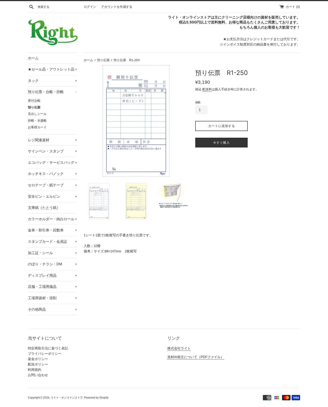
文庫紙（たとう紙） (44, 208)
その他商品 (52, 309)
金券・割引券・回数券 (52, 230)
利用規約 (34, 370)
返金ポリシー (38, 359)
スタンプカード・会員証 (52, 241)
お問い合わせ (38, 375)
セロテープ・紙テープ (52, 185)
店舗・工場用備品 (52, 287)
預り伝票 (34, 107)
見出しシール (37, 114)
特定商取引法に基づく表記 (48, 348)
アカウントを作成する (116, 6)
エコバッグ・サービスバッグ (52, 162)
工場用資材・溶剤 (52, 298)
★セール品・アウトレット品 (52, 69)
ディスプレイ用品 (52, 275)
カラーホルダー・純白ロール (52, 219)
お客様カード (37, 127)
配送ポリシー (38, 364)
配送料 (207, 89)
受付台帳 (34, 100)
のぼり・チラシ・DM (52, 264)
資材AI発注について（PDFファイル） (195, 357)
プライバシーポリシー (44, 353)
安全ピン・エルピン (52, 196)
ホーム (33, 58)
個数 (198, 102)
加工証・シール (52, 253)
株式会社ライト (179, 348)
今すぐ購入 (221, 142)
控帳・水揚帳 (37, 120)
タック (52, 81)
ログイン (90, 6)
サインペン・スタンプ (52, 151)
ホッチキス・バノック (52, 174)
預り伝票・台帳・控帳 (52, 92)
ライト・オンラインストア (67, 397)
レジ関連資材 (52, 140)
